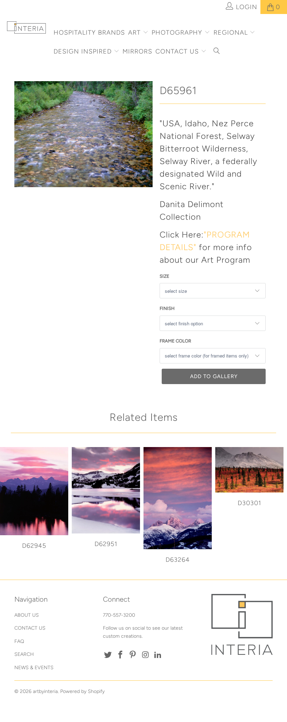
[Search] (217, 51)
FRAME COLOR (175, 341)
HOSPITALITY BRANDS (89, 32)
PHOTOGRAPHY (177, 32)
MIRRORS (137, 51)
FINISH (167, 308)
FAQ (19, 641)
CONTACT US (178, 51)
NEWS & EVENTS (34, 668)
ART (134, 32)
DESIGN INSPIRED (83, 51)
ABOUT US (26, 615)
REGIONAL (231, 32)
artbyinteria (45, 691)
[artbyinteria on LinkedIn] (158, 655)
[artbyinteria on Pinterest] (133, 655)
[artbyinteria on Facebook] (120, 655)
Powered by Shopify (82, 691)
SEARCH (24, 654)
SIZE (164, 276)
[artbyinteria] (26, 27)
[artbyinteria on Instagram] (145, 655)
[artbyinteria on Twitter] (108, 655)
